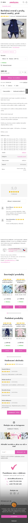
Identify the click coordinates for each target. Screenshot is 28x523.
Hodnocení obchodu (14, 360)
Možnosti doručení (7, 65)
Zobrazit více (14, 412)
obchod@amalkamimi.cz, (10, 260)
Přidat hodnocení (14, 201)
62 (6, 338)
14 (19, 356)
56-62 (8, 295)
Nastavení (14, 521)
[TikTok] (18, 493)
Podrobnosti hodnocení (21, 16)
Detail (7, 306)
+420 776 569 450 (15, 484)
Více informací (15, 47)
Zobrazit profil (13, 429)
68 (8, 338)
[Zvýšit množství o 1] (25, 72)
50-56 (4, 295)
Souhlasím (14, 516)
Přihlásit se (21, 452)
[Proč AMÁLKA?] (14, 250)
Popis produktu (6, 91)
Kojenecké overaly (22, 156)
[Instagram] (14, 493)
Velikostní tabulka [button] (8, 52)
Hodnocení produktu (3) (19, 91)
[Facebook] (11, 493)
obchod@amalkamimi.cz (15, 479)
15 (20, 356)
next (27, 291)
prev (1, 291)
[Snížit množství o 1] (20, 72)
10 (16, 356)
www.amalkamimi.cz (5, 262)
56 (4, 338)
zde (14, 513)
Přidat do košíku (14, 78)
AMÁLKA (25, 82)
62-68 (20, 294)
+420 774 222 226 (15, 481)
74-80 (24, 294)
